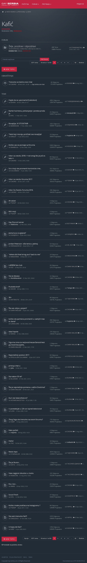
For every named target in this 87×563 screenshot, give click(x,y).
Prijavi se (80, 4)
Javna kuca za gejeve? (17, 233)
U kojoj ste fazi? (15, 527)
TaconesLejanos (73, 464)
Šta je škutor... (14, 462)
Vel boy (70, 245)
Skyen (13, 102)
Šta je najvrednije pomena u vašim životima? (27, 387)
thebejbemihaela (74, 101)
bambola (14, 147)
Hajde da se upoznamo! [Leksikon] (23, 100)
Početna (25, 4)
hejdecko (70, 135)
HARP (13, 422)
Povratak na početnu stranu (12, 545)
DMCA (25, 557)
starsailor (15, 454)
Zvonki (70, 202)
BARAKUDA (15, 126)
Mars (13, 486)
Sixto (13, 465)
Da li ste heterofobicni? (18, 398)
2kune (13, 289)
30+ (10, 297)
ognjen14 (14, 235)
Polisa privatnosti (15, 557)
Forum (35, 4)
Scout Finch (13, 494)
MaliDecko (14, 224)
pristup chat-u (14, 365)
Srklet (13, 137)
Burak (69, 378)
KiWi (12, 529)
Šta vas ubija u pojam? (18, 308)
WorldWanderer (16, 278)
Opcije (26, 538)
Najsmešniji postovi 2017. (19, 355)
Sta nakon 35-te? (15, 376)
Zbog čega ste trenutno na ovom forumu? (26, 419)
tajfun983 (71, 299)
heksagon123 (16, 246)
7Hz (12, 443)
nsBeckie (14, 475)
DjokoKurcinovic (74, 421)
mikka (13, 334)
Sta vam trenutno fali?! (18, 516)
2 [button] (57, 63)
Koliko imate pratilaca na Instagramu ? (24, 505)
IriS (11, 31)
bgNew (70, 83)
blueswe (14, 379)
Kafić (7, 24)
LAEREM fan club (15, 265)
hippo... (70, 507)
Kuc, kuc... (12, 484)
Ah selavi (12, 200)
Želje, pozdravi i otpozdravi (22, 46)
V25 (12, 267)
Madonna (15, 257)
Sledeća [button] (81, 63)
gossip (69, 170)
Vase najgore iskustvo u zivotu (21, 473)
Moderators (18, 31)
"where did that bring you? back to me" (25, 254)
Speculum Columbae (19, 357)
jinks (12, 368)
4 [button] (64, 63)
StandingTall (77, 47)
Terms (30, 557)
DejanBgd (71, 125)
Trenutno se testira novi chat (20, 82)
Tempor (70, 288)
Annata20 (70, 113)
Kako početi (13, 430)
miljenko (14, 433)
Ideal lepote (13, 331)
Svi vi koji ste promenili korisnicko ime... (25, 168)
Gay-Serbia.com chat (38, 84)
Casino (13, 84)
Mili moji (12, 211)
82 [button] (75, 63)
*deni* (69, 158)
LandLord (15, 324)
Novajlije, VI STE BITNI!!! (18, 123)
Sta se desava (14, 276)
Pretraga (46, 4)
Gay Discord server (16, 222)
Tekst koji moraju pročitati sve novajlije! (25, 134)
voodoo (70, 146)
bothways (71, 223)
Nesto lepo (13, 451)
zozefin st (71, 496)
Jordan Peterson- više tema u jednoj (23, 243)
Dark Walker (72, 266)
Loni (12, 411)
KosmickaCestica (17, 400)
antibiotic (15, 300)
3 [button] (61, 63)
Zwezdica (14, 518)
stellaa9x (70, 442)
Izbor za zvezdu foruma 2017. (20, 179)
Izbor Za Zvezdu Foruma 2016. (21, 190)
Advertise (5, 557)
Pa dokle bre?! (14, 286)
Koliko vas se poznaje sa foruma (22, 145)
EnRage (20, 51)
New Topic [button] (10, 69)
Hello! (11, 441)
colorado (15, 171)
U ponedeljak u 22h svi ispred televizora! (25, 408)
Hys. (12, 116)
